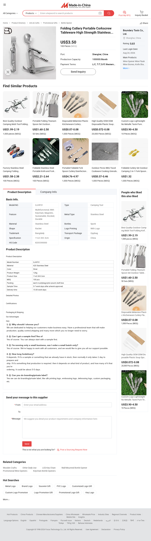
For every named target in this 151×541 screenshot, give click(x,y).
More (125, 68)
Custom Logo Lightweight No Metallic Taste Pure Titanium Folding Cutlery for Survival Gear (133, 398)
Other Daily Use (29, 467)
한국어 (116, 520)
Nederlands (98, 520)
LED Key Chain (49, 467)
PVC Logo (61, 486)
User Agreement (92, 529)
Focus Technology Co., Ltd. (56, 529)
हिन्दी (132, 520)
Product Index (135, 514)
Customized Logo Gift (82, 486)
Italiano (78, 520)
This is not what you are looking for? (38, 449)
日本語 (124, 520)
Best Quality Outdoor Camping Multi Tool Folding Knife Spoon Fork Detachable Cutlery (133, 229)
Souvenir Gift (45, 486)
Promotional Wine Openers (15, 470)
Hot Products (12, 514)
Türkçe (61, 523)
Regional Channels (119, 514)
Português (43, 520)
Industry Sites (103, 514)
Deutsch (87, 520)
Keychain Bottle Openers (44, 470)
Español (33, 520)
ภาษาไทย (140, 520)
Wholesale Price (88, 514)
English (24, 520)
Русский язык (66, 520)
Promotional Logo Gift (69, 492)
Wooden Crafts (10, 467)
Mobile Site (71, 517)
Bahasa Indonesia (85, 523)
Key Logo (90, 492)
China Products (27, 514)
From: (17, 404)
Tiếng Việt (71, 523)
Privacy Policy (119, 529)
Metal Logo (10, 486)
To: (19, 411)
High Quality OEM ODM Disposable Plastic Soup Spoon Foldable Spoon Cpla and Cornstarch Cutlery (133, 356)
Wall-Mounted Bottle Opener (74, 467)
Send (27, 443)
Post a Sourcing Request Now (72, 449)
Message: (16, 418)
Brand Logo (27, 486)
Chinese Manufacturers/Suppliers (49, 514)
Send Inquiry (78, 71)
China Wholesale (72, 514)
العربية (108, 520)
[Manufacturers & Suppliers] (75, 5)
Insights (81, 517)
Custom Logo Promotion (16, 492)
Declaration (106, 529)
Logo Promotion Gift (43, 492)
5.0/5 (132, 43)
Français (54, 520)
